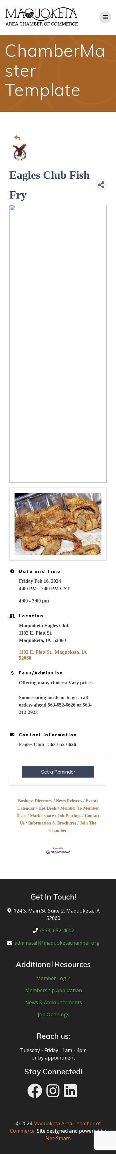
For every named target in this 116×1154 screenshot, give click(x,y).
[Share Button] (101, 185)
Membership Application (53, 990)
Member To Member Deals (57, 812)
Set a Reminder (58, 772)
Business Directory (35, 801)
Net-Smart (57, 1138)
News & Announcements (53, 1002)
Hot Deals (47, 808)
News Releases (69, 801)
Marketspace (42, 815)
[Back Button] (60, 138)
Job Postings (69, 815)
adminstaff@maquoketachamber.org (57, 942)
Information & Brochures (52, 823)
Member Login (53, 978)
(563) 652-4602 (57, 930)
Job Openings (53, 1014)
